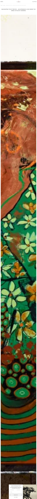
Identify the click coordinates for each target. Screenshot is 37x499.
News (4, 5)
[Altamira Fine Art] (18, 1)
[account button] (34, 1)
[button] (35, 1)
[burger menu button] (1, 1)
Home (1, 5)
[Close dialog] (36, 485)
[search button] (2, 1)
